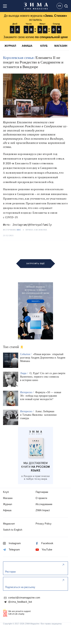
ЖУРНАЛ (10, 45)
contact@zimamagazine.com (23, 597)
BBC (19, 230)
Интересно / (27, 392)
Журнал (7, 504)
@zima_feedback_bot (19, 602)
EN (59, 6)
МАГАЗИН (60, 45)
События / (26, 354)
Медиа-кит (9, 523)
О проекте (41, 498)
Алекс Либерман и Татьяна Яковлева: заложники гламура (38, 415)
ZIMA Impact (43, 510)
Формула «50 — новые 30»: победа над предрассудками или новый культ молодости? (40, 396)
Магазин (7, 498)
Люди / (24, 373)
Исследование (44, 504)
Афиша (7, 510)
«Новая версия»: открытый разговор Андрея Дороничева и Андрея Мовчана (42, 358)
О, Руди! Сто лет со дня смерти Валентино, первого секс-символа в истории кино (42, 377)
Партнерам (42, 492)
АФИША (27, 45)
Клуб (6, 492)
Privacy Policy (43, 523)
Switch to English (12, 529)
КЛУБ (44, 45)
